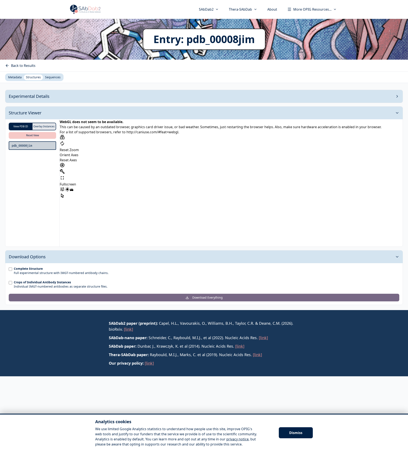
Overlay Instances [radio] (44, 126)
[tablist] (34, 77)
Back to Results (23, 65)
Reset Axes (68, 160)
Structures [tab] (33, 77)
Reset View (32, 135)
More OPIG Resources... (312, 9)
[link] (128, 329)
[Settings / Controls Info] (62, 189)
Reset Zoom (69, 150)
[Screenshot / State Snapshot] (62, 165)
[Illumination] (67, 189)
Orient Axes (69, 155)
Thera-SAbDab (240, 9)
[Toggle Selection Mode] (62, 195)
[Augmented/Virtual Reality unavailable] (71, 190)
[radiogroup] (32, 126)
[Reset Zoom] (62, 143)
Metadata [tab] (15, 77)
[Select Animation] (62, 137)
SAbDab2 (206, 9)
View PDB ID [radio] (20, 126)
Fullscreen (68, 184)
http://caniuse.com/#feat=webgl (152, 132)
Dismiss (295, 432)
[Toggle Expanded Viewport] (62, 177)
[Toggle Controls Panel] (62, 171)
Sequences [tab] (53, 77)
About (272, 9)
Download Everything (207, 297)
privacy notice (237, 439)
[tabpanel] (204, 197)
